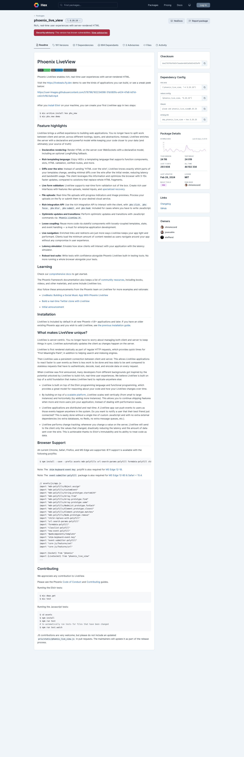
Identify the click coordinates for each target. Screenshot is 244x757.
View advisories (99, 32)
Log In (203, 5)
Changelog (165, 204)
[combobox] (88, 5)
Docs (179, 5)
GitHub (163, 208)
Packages (153, 5)
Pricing (167, 5)
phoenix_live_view (48, 20)
